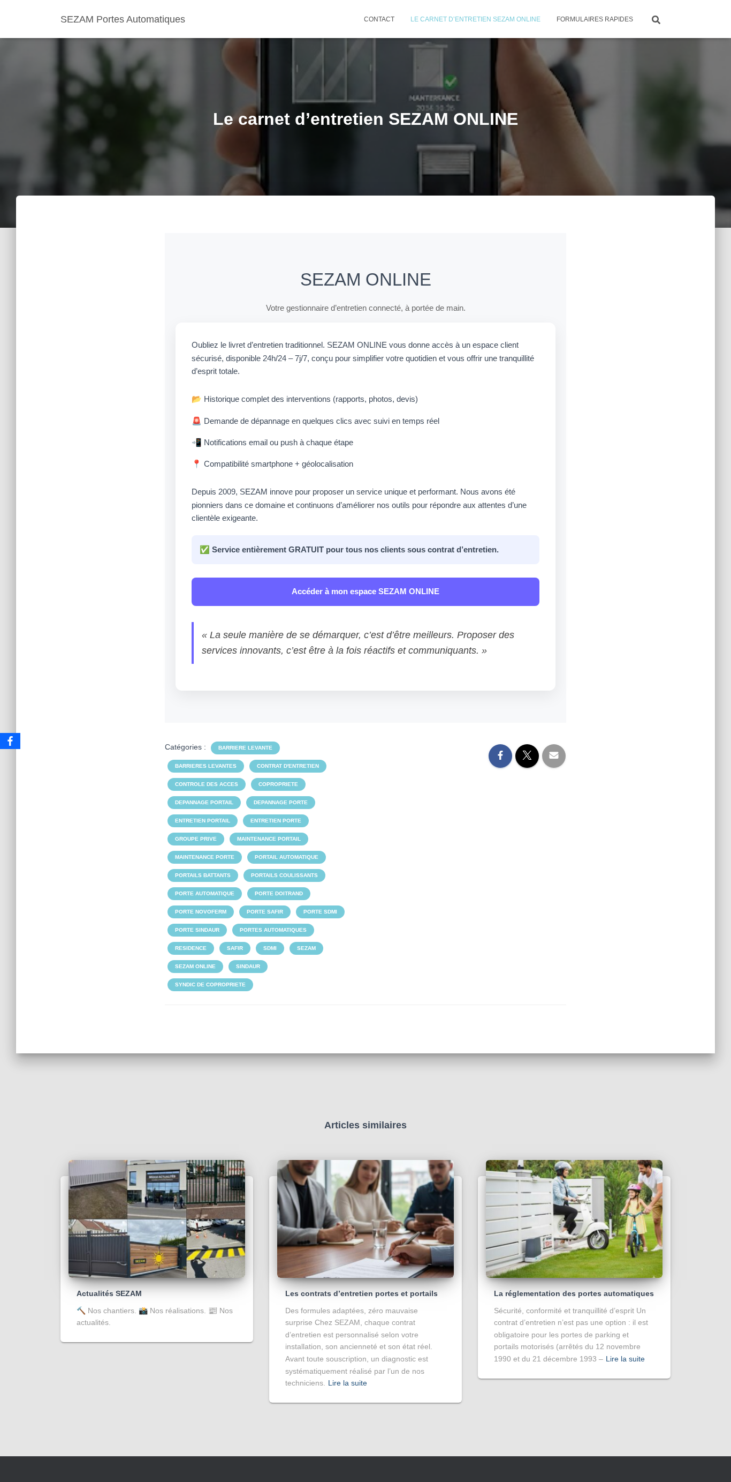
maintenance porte (204, 857)
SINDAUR (248, 966)
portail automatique (286, 857)
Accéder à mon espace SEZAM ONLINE (365, 591)
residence (191, 948)
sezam (306, 948)
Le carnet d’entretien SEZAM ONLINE (475, 19)
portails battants (203, 875)
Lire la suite (347, 1383)
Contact (379, 19)
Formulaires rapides (595, 19)
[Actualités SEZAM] (156, 1218)
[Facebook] (10, 741)
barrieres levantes (206, 766)
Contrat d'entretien (288, 766)
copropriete (278, 784)
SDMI (270, 948)
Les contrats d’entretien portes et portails (361, 1293)
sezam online (195, 966)
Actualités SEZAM (109, 1293)
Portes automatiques (273, 930)
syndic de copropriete (210, 984)
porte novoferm (200, 912)
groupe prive (196, 839)
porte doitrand (279, 893)
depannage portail (204, 802)
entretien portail (202, 821)
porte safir (265, 912)
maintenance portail (269, 839)
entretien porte (275, 821)
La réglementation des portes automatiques (574, 1293)
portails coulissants (284, 875)
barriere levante (245, 748)
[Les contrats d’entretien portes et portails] (365, 1218)
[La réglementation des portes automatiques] (574, 1218)
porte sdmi (320, 912)
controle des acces (206, 784)
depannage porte (281, 802)
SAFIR (235, 948)
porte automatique (204, 893)
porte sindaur (197, 930)
